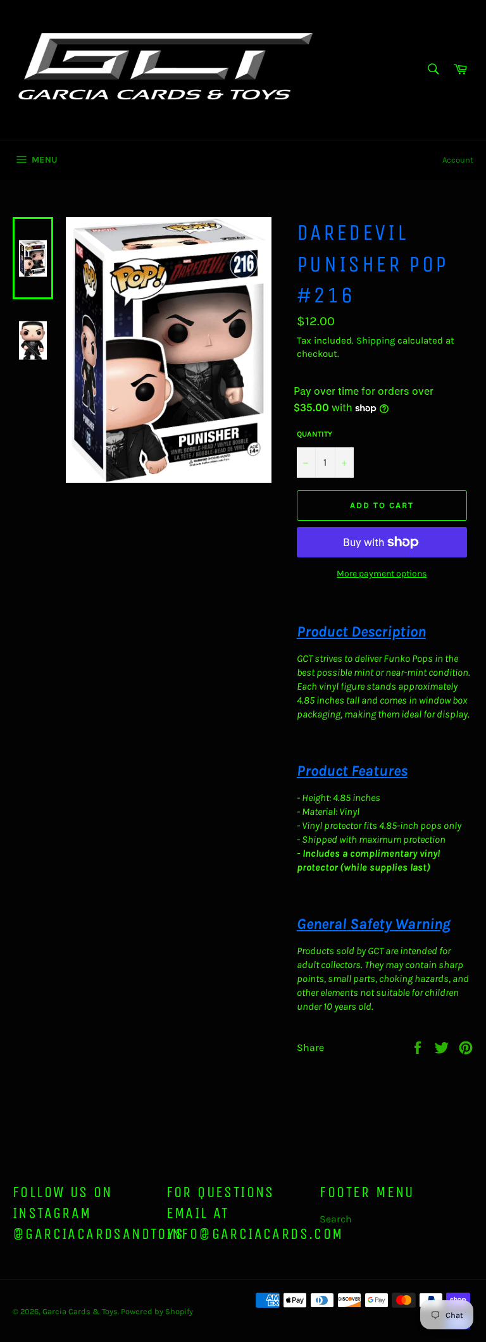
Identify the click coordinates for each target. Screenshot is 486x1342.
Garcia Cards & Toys (80, 1311)
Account (457, 160)
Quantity (314, 434)
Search (336, 1219)
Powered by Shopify (157, 1311)
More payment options (382, 573)
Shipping (375, 340)
